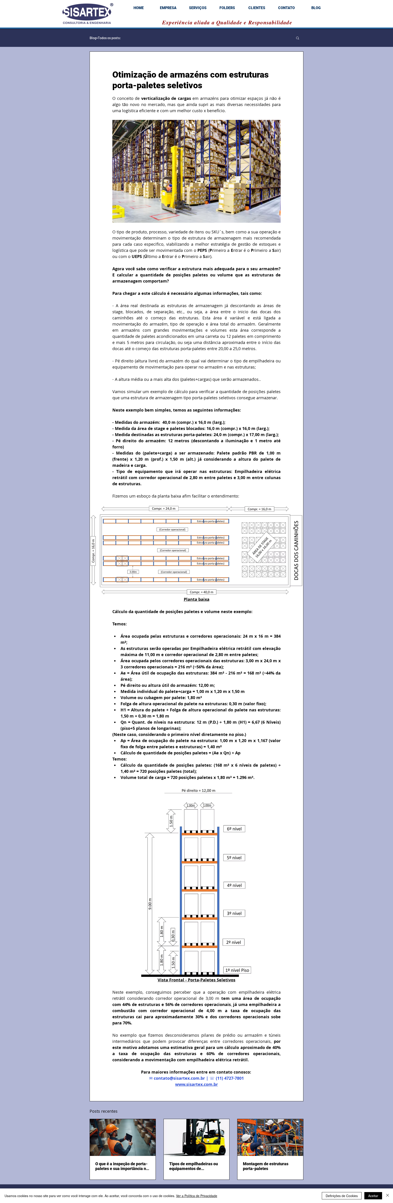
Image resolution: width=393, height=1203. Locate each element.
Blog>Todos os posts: (105, 38)
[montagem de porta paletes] (270, 1137)
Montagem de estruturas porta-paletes (265, 1166)
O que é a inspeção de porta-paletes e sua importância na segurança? (121, 1166)
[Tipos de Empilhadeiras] (196, 1137)
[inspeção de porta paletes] (123, 1137)
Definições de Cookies (342, 1195)
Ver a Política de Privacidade (196, 1195)
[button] (297, 38)
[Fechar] (387, 1195)
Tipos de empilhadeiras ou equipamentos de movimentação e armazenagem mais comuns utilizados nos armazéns (195, 1166)
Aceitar (373, 1195)
